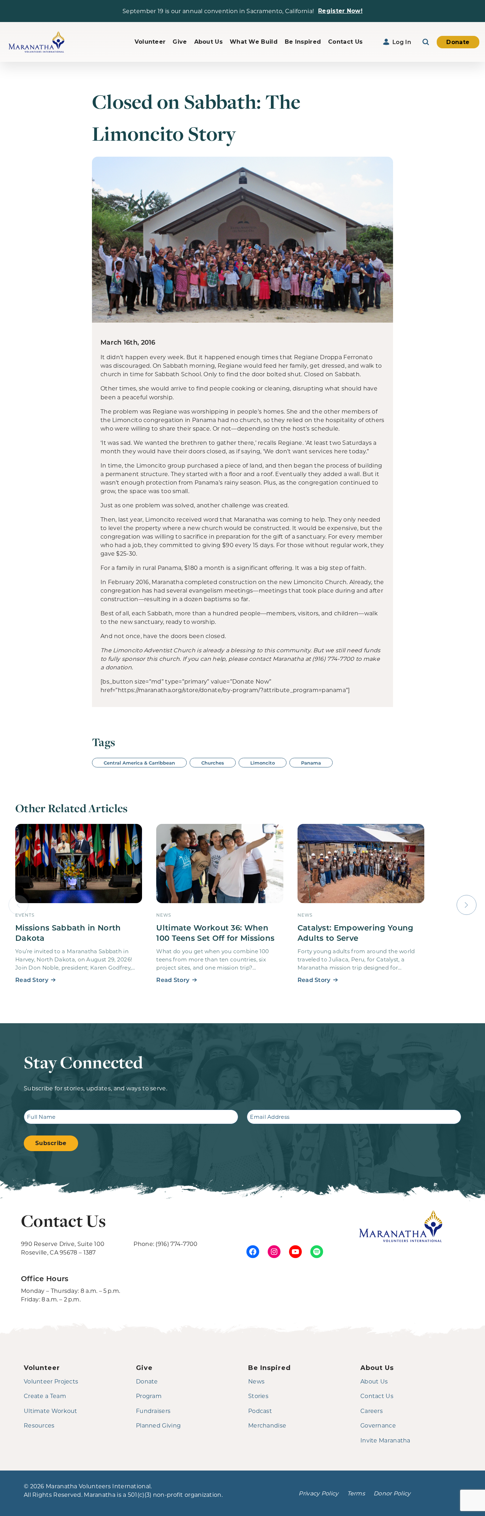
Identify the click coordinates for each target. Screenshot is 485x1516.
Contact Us (345, 41)
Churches (212, 763)
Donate (457, 42)
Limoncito (262, 763)
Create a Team (45, 1395)
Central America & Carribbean (139, 763)
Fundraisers (153, 1410)
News (256, 1381)
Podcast (260, 1410)
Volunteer (150, 41)
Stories (258, 1395)
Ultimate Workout (50, 1410)
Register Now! (340, 10)
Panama (311, 763)
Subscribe (51, 1143)
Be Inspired (303, 41)
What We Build (254, 41)
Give (180, 41)
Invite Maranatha (385, 1440)
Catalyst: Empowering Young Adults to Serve (356, 932)
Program (149, 1395)
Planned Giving (158, 1425)
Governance (378, 1425)
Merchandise (267, 1425)
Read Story (31, 979)
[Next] (466, 905)
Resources (39, 1425)
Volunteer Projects (51, 1381)
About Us (208, 41)
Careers (371, 1410)
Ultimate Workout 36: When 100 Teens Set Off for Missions (215, 932)
